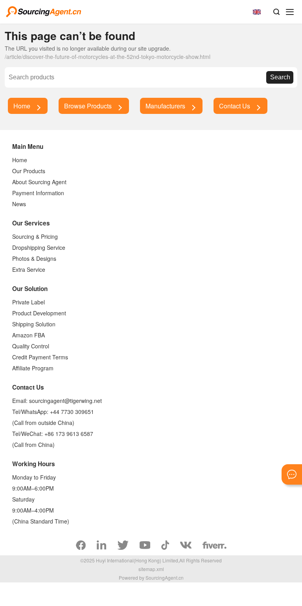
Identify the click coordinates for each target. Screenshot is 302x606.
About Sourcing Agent (39, 182)
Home (21, 105)
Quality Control (30, 346)
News (19, 204)
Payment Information (38, 193)
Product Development (39, 313)
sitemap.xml (151, 569)
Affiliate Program (32, 368)
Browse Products (88, 105)
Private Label (28, 302)
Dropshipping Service (38, 247)
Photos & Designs (34, 258)
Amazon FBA (28, 335)
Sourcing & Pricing (35, 236)
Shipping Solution (33, 324)
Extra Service (28, 269)
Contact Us (234, 105)
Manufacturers (165, 105)
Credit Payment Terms (40, 357)
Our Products (28, 171)
